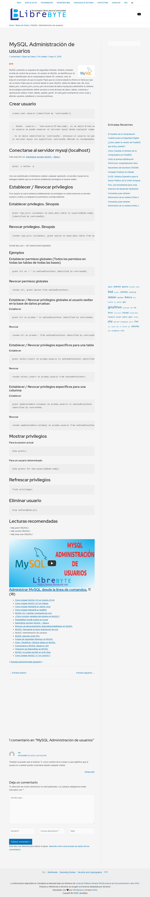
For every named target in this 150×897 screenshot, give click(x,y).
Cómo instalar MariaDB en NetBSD (31, 610)
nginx (130, 317)
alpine (110, 287)
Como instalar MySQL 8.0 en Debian (31, 603)
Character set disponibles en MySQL (31, 649)
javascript (126, 308)
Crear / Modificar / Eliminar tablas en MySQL (35, 642)
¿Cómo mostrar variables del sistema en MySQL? (37, 616)
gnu (124, 302)
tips (129, 326)
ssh (117, 326)
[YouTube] (139, 14)
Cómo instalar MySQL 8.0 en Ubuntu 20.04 (34, 600)
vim (109, 331)
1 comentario (15, 56)
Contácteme (102, 2)
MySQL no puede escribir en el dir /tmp (33, 652)
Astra (94, 890)
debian (112, 297)
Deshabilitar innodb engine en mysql (31, 620)
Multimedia (53, 872)
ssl (120, 326)
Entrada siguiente (33, 662)
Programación (47, 2)
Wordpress (78, 890)
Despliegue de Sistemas (83, 2)
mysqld (118, 317)
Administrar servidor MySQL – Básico (43, 157)
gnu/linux (115, 307)
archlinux (132, 287)
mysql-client (134, 313)
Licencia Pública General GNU (89, 883)
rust (109, 326)
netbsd (124, 317)
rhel (136, 321)
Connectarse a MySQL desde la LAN (32, 646)
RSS (125, 2)
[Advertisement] (75, 34)
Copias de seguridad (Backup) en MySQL (34, 639)
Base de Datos (31, 2)
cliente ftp (132, 292)
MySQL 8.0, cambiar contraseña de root (33, 613)
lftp (135, 308)
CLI (44, 872)
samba (113, 326)
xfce (122, 331)
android (117, 286)
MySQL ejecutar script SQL (27, 636)
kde (131, 308)
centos (124, 291)
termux (124, 326)
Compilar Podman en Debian (121, 172)
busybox (116, 292)
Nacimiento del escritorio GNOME (123, 168)
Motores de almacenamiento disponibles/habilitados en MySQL (44, 626)
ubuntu (135, 326)
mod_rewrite (117, 313)
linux (110, 312)
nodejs (136, 317)
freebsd (110, 302)
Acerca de (116, 2)
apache (125, 286)
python (131, 322)
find (134, 297)
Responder (90, 772)
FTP (106, 872)
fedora (128, 297)
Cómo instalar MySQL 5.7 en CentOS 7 (32, 655)
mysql (125, 312)
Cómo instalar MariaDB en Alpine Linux (33, 606)
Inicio (19, 2)
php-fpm (116, 322)
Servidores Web (63, 2)
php (110, 321)
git (115, 302)
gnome (119, 302)
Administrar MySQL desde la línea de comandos (48, 589)
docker (120, 297)
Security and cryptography (90, 872)
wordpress (115, 331)
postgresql (124, 322)
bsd (110, 291)
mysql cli (111, 317)
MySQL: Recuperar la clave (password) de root (36, 629)
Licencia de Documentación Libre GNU (121, 883)
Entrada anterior (18, 662)
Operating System (68, 872)
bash (137, 287)
